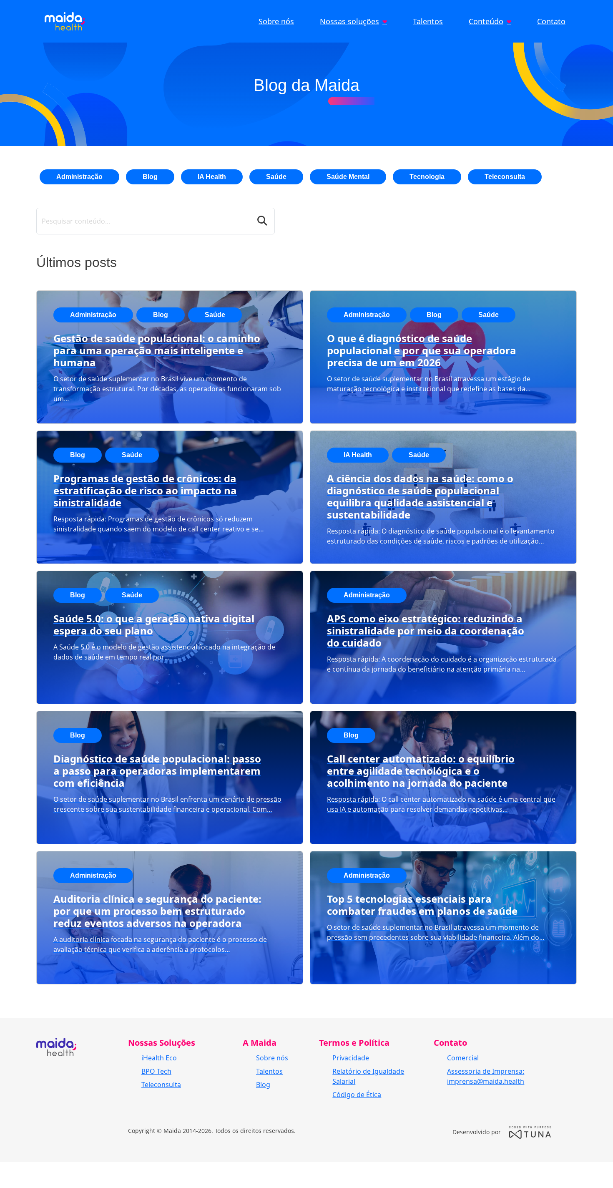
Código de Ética (356, 1094)
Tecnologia (427, 176)
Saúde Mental (348, 176)
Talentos (428, 21)
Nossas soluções (349, 21)
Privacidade (350, 1057)
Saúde (276, 176)
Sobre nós (276, 21)
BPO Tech (156, 1071)
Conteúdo (486, 21)
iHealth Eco (159, 1057)
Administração (79, 176)
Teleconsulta (505, 176)
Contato (551, 21)
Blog (150, 176)
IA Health (212, 176)
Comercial (463, 1057)
